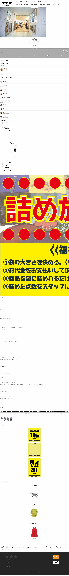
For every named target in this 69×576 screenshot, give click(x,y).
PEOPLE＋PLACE (5, 166)
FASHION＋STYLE (5, 127)
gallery (12, 546)
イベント (35, 411)
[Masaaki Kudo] (1, 82)
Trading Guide (9, 563)
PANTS (12, 140)
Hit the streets (7, 128)
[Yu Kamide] (2, 63)
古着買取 (63, 547)
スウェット (14, 547)
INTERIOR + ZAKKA (26, 4)
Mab (12, 132)
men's (18, 411)
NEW (9, 130)
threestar (26, 411)
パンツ (30, 547)
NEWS (6, 126)
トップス (27, 547)
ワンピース (51, 547)
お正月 (39, 411)
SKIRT (15, 150)
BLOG (2, 546)
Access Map (9, 566)
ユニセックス (43, 547)
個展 (57, 547)
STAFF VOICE (7, 167)
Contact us (8, 567)
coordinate (5, 546)
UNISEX (48, 546)
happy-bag (9, 411)
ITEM (5, 129)
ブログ (39, 547)
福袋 (62, 411)
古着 (56, 411)
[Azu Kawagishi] (1, 91)
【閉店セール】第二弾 (34, 455)
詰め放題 (66, 411)
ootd (27, 546)
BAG (14, 144)
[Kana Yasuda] (3, 97)
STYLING (6, 160)
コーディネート (7, 547)
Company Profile (9, 565)
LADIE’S (12, 143)
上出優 (55, 547)
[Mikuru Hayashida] (1, 109)
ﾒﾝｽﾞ (48, 411)
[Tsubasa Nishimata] (1, 113)
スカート (19, 547)
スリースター (44, 411)
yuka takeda (59, 546)
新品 (59, 411)
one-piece (24, 546)
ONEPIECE (15, 145)
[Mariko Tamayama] (3, 77)
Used (31, 411)
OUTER (15, 147)
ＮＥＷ (21, 411)
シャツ (11, 547)
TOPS (12, 141)
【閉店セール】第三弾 (34, 440)
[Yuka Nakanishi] (1, 117)
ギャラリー (2, 547)
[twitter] (58, 4)
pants (33, 546)
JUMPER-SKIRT (34, 523)
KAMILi (12, 131)
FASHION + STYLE (18, 4)
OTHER (12, 139)
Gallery (8, 562)
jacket (15, 546)
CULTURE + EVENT (34, 4)
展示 (66, 547)
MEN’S (10, 162)
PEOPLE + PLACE (42, 4)
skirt (38, 546)
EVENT (4, 411)
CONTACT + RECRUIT (50, 4)
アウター (63, 546)
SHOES (15, 149)
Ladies (14, 411)
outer (30, 546)
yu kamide (54, 546)
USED (10, 142)
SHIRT (34, 504)
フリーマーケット (34, 547)
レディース (52, 411)
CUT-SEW (34, 485)
